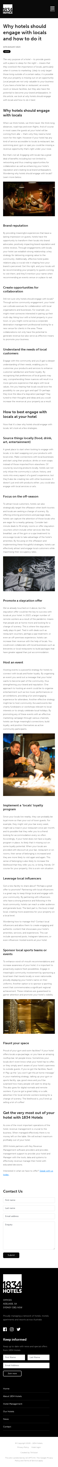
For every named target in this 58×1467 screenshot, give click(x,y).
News (7, 52)
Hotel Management (12, 1404)
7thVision (34, 1452)
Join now (12, 1373)
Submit (11, 1255)
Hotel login (36, 1447)
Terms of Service (31, 1461)
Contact (7, 1426)
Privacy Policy (23, 1447)
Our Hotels (8, 1411)
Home (6, 1388)
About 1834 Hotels (12, 1396)
